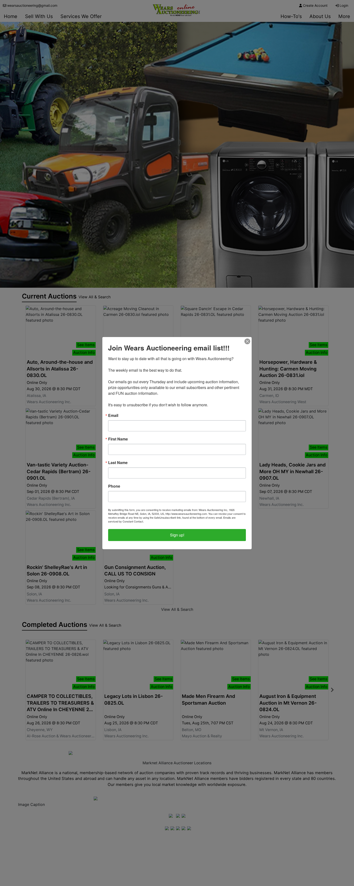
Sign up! (177, 535)
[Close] (247, 341)
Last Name (118, 463)
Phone (114, 486)
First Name (118, 439)
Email (113, 415)
